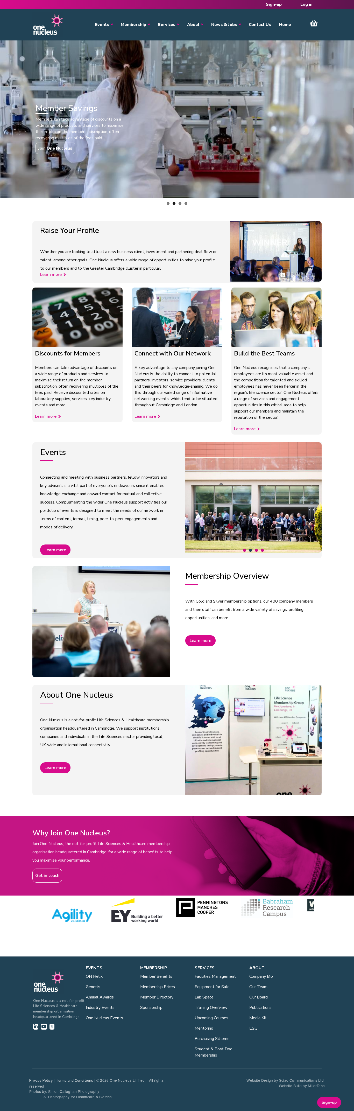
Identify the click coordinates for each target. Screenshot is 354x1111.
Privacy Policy (41, 1080)
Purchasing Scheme (212, 1039)
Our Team (258, 987)
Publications (260, 1007)
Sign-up (274, 4)
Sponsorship (151, 1007)
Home (285, 24)
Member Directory (156, 997)
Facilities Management (215, 976)
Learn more (51, 274)
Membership (133, 24)
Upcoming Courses (211, 1018)
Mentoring (204, 1028)
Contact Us (260, 24)
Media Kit (258, 1018)
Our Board (258, 997)
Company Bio (261, 976)
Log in (306, 4)
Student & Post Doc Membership (213, 1052)
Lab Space (204, 997)
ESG (253, 1028)
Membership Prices (157, 987)
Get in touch (47, 875)
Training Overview (211, 1007)
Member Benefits (156, 976)
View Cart (314, 23)
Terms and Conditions (74, 1080)
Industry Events (100, 1007)
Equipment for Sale (212, 987)
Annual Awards (100, 997)
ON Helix (94, 976)
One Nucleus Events (104, 1018)
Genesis (93, 987)
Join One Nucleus (55, 148)
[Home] (47, 24)
